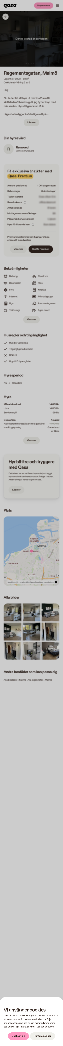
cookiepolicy (47, 1026)
